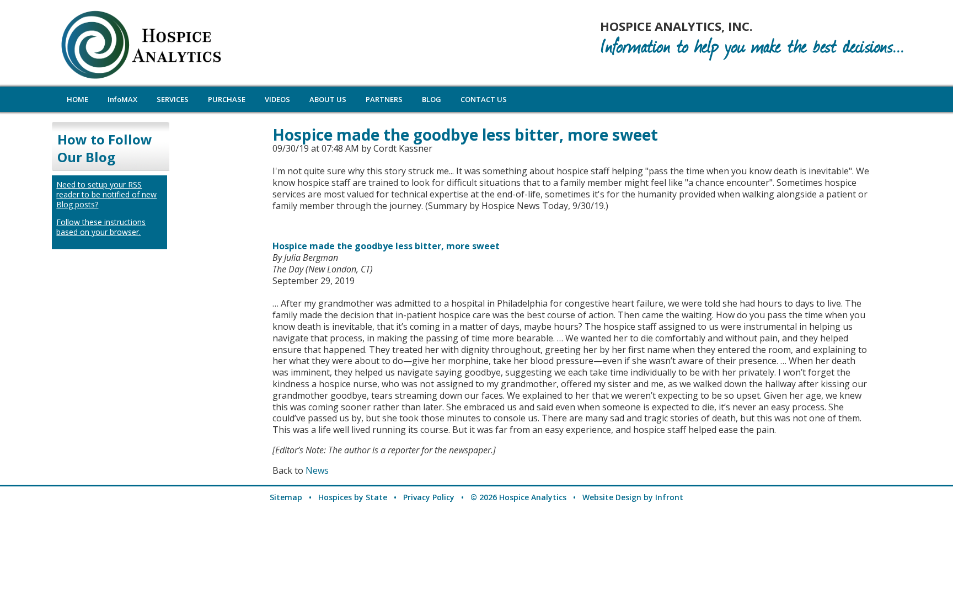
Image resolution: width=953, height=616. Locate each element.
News (317, 470)
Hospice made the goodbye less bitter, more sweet (386, 246)
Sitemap (286, 497)
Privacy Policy (428, 497)
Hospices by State (352, 497)
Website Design (611, 497)
